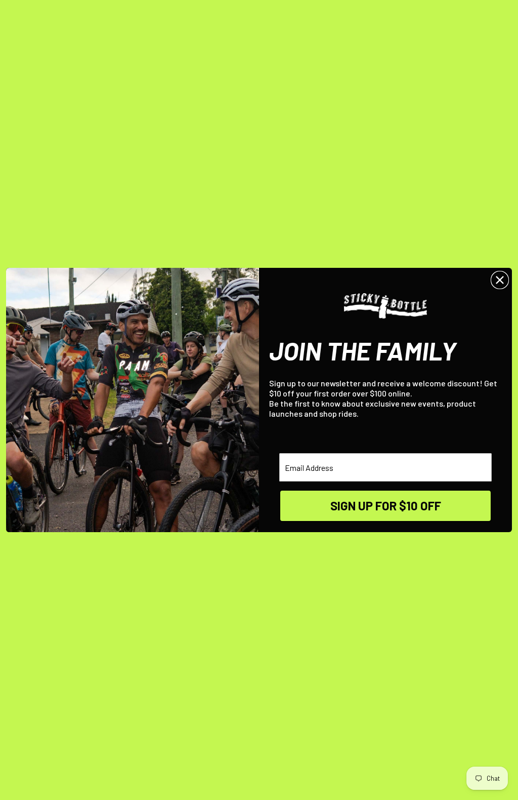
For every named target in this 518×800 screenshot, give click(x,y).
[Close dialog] (500, 280)
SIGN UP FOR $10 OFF (385, 505)
